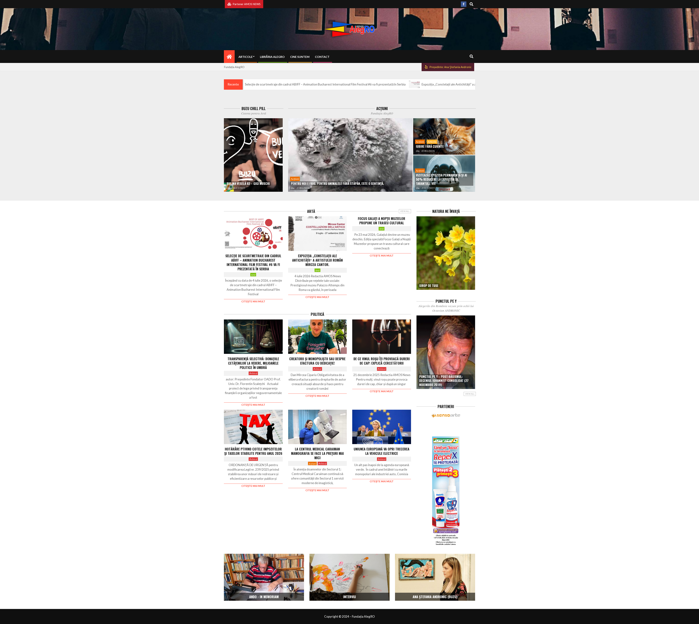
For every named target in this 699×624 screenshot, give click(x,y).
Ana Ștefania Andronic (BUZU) (435, 597)
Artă (253, 274)
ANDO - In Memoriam (264, 597)
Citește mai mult (253, 301)
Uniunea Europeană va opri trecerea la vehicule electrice (381, 451)
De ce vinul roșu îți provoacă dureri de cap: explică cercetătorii (382, 361)
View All (405, 211)
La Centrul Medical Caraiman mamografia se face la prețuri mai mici (317, 453)
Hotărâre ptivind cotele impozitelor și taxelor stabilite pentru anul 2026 (253, 451)
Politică (253, 373)
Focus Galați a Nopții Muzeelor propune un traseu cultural (381, 220)
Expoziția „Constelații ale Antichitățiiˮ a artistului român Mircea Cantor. (427, 84)
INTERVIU (349, 597)
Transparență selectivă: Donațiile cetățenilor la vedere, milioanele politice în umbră (253, 363)
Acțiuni (312, 463)
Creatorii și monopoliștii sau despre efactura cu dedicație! (317, 361)
